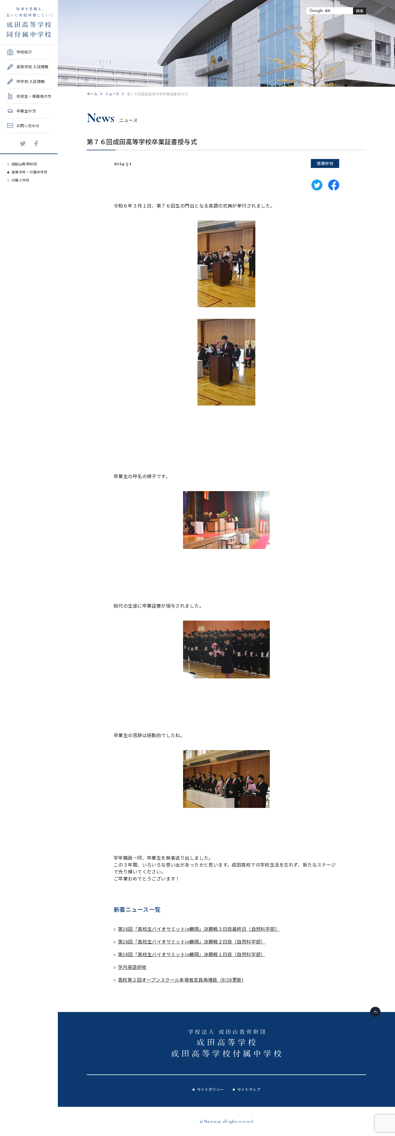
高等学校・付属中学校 (29, 171)
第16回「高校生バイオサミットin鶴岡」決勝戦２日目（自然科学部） (191, 941)
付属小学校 (20, 179)
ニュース (112, 93)
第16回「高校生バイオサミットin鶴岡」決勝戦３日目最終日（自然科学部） (199, 928)
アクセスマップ (19, 150)
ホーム (92, 93)
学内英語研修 (132, 966)
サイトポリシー (210, 1089)
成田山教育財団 (24, 163)
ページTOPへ (375, 1012)
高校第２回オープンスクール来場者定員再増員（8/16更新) (180, 979)
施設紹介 (13, 135)
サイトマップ (249, 1089)
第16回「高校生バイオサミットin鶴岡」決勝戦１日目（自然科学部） (191, 954)
